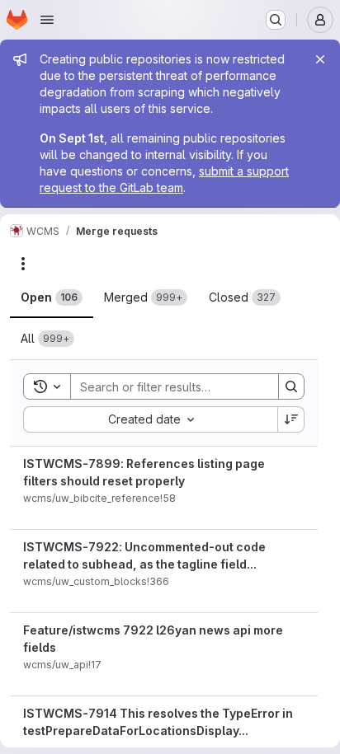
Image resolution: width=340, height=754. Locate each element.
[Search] (291, 386)
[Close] (320, 59)
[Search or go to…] (276, 20)
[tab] (51, 297)
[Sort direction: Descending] (291, 419)
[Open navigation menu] (47, 20)
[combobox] (150, 419)
